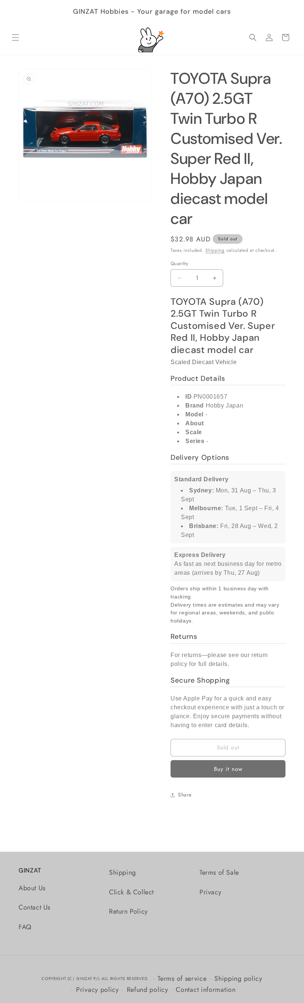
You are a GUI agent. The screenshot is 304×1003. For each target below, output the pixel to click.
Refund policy (147, 989)
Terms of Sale (219, 872)
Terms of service (182, 978)
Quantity (179, 263)
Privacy (210, 892)
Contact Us (34, 907)
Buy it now (228, 769)
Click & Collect (131, 892)
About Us (32, 888)
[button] (15, 37)
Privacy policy (97, 989)
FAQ (25, 927)
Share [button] (185, 794)
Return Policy (128, 911)
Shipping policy (238, 978)
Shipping (215, 250)
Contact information (205, 989)
